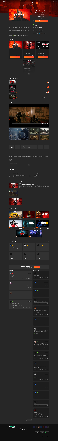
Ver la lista (40, 27)
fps (23, 35)
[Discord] (34, 427)
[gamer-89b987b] (11, 245)
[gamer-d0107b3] (25, 254)
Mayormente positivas (41, 33)
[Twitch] (46, 427)
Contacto (20, 428)
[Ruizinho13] (35, 353)
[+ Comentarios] (48, 241)
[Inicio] (3, 1)
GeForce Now (15, 35)
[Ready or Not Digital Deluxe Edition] (29, 48)
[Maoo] (11, 283)
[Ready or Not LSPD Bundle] (42, 48)
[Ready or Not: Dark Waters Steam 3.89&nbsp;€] (12, 87)
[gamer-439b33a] (38, 254)
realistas (21, 35)
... (27, 35)
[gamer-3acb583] (35, 300)
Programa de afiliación (21, 427)
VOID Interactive (41, 29)
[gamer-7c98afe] (38, 245)
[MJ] (35, 282)
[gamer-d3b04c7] (11, 302)
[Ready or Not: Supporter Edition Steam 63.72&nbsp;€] (12, 97)
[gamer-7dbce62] (35, 273)
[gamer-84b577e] (35, 384)
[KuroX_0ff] (25, 245)
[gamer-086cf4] (35, 363)
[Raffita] (11, 273)
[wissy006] (11, 254)
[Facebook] (41, 427)
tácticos (18, 35)
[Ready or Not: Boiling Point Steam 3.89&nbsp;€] (12, 82)
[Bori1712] (35, 308)
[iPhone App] (37, 432)
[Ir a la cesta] (53, 1)
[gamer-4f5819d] (35, 402)
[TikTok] (48, 427)
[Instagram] (39, 427)
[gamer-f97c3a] (35, 319)
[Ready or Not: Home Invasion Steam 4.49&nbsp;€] (12, 92)
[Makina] (35, 374)
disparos (25, 35)
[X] (36, 427)
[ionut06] (35, 342)
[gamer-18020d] (35, 393)
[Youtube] (43, 427)
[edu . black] (35, 291)
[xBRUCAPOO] (35, 410)
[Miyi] (11, 293)
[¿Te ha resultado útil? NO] (30, 278)
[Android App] (42, 432)
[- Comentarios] (46, 241)
